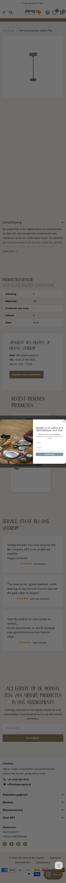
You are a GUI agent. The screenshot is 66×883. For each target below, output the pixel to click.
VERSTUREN (50, 454)
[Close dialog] (64, 421)
